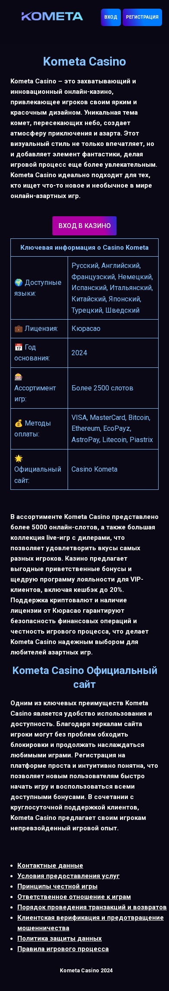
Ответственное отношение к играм (74, 897)
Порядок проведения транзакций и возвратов (92, 907)
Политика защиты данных (59, 938)
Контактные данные (50, 865)
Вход (110, 17)
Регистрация (142, 17)
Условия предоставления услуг (68, 876)
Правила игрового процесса (63, 949)
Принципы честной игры (57, 886)
